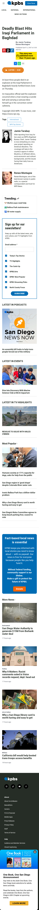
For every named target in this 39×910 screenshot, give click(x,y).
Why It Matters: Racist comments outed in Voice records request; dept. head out (18, 674)
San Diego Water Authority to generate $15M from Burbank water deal (18, 631)
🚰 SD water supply (12, 211)
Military (4, 753)
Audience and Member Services (14, 843)
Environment (6, 625)
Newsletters (8, 805)
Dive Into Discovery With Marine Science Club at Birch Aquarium (16, 391)
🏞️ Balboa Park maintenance (16, 207)
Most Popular (9, 443)
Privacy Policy (9, 825)
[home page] (15, 3)
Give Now (31, 3)
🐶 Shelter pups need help (15, 203)
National (15, 10)
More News (8, 599)
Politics (4, 669)
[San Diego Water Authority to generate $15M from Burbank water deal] (19, 612)
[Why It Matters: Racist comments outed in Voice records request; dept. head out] (19, 656)
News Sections (21, 14)
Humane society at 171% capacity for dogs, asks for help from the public (18, 474)
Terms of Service (9, 833)
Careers (7, 809)
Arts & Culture (6, 712)
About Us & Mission (10, 801)
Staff (6, 829)
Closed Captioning (10, 847)
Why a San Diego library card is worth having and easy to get (18, 503)
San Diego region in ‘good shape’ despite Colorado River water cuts (17, 484)
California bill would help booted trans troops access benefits (19, 757)
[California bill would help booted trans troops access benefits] (19, 740)
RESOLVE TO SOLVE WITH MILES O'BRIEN (16, 432)
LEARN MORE (19, 903)
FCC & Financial (9, 813)
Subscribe (19, 293)
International (29, 10)
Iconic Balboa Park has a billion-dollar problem (18, 493)
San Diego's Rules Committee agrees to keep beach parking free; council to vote (19, 514)
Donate (19, 589)
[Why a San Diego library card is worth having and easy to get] (19, 699)
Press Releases (9, 821)
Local (4, 10)
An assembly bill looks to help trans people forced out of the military (17, 350)
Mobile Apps (8, 817)
